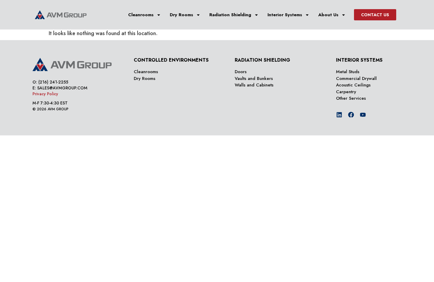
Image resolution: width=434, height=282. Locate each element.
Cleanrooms (141, 15)
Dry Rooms (181, 15)
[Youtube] (363, 115)
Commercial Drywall (356, 78)
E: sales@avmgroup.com (59, 88)
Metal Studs (347, 71)
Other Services (351, 98)
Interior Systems (284, 15)
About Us (328, 15)
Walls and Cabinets (254, 85)
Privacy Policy (45, 94)
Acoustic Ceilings (353, 85)
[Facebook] (351, 115)
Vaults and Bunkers (254, 78)
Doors (241, 71)
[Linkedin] (339, 115)
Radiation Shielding (230, 15)
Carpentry (346, 91)
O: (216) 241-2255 (50, 82)
